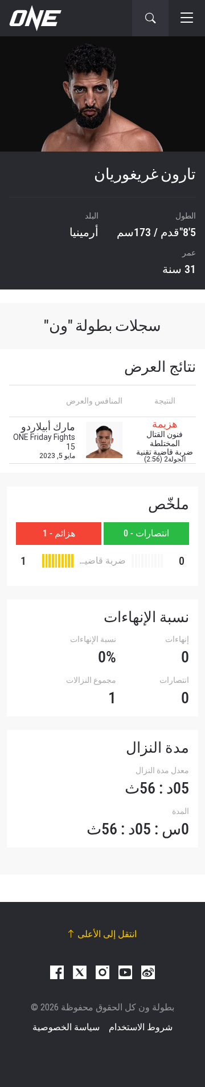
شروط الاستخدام (141, 1027)
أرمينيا (84, 232)
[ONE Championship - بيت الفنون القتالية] (34, 18)
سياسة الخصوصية (66, 1027)
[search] (150, 18)
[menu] (187, 18)
